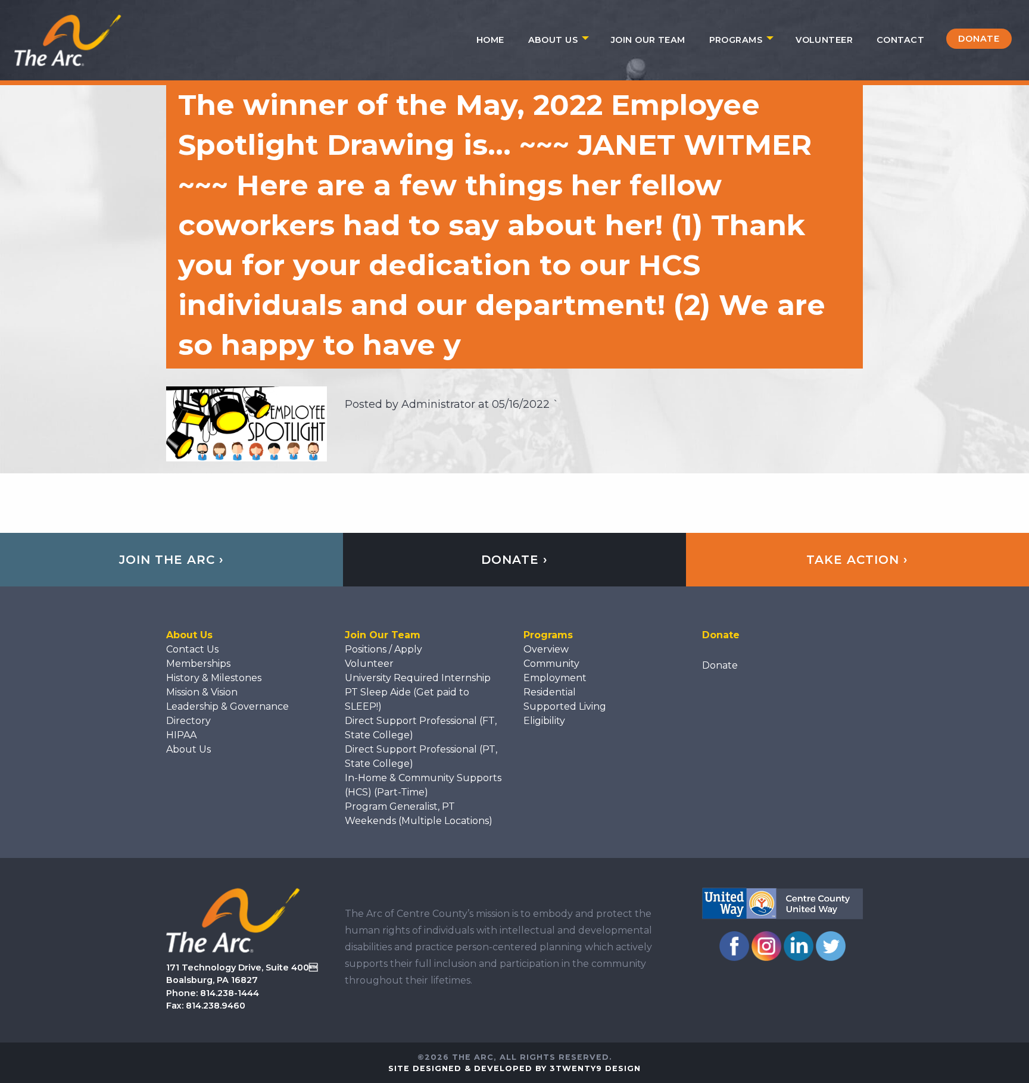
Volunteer (824, 40)
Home (490, 40)
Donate (979, 38)
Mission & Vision (202, 692)
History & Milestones (213, 677)
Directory (188, 720)
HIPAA (181, 735)
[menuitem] (490, 40)
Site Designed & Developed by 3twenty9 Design (514, 1068)
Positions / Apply (383, 649)
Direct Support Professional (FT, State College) (421, 728)
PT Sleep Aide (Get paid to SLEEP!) (407, 699)
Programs (735, 40)
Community (551, 663)
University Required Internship (418, 677)
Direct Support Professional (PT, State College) (421, 756)
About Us (553, 40)
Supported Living (564, 706)
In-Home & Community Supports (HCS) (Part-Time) (423, 785)
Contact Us (192, 649)
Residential (549, 692)
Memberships (198, 663)
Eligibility (544, 720)
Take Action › (857, 560)
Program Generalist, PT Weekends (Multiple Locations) (418, 813)
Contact (900, 40)
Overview (546, 649)
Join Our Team (648, 40)
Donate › (514, 560)
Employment (555, 677)
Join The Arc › (171, 560)
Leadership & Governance (227, 706)
